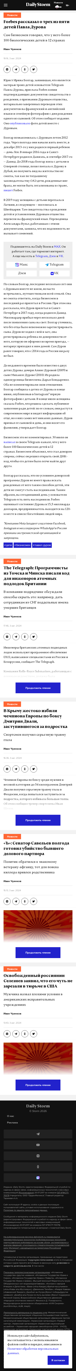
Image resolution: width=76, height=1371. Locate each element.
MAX (57, 246)
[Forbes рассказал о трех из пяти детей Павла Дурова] (7, 69)
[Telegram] (38, 1134)
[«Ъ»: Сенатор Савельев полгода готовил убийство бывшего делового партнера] (7, 901)
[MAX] (38, 1177)
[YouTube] (38, 1145)
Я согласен (58, 1360)
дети (8, 545)
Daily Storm (38, 5)
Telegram (41, 256)
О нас (10, 1115)
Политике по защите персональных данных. (26, 1210)
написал (10, 442)
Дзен (52, 256)
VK (61, 256)
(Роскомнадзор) (26, 1192)
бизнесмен (22, 545)
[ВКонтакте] (38, 1155)
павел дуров (42, 545)
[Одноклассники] (38, 1166)
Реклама (12, 1122)
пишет (8, 190)
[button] (5, 6)
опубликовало (20, 123)
